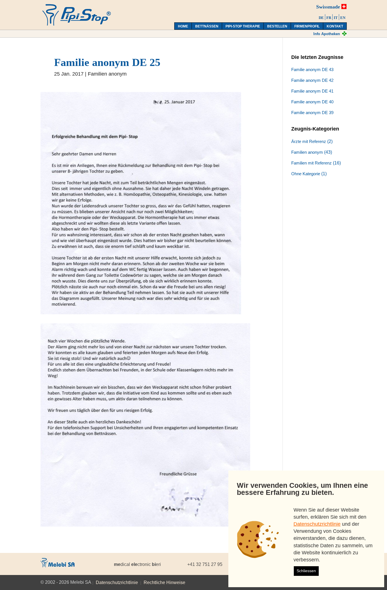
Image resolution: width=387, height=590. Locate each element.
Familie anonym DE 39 (312, 112)
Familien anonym (107, 74)
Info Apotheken (326, 34)
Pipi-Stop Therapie (243, 26)
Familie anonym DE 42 (312, 80)
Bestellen (277, 26)
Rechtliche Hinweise (164, 582)
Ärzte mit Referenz (308, 141)
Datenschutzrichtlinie (117, 582)
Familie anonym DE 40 (312, 101)
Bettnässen (206, 26)
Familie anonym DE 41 (312, 91)
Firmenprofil (307, 26)
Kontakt (335, 26)
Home (183, 26)
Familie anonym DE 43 (312, 69)
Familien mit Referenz (311, 163)
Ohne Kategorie (305, 173)
